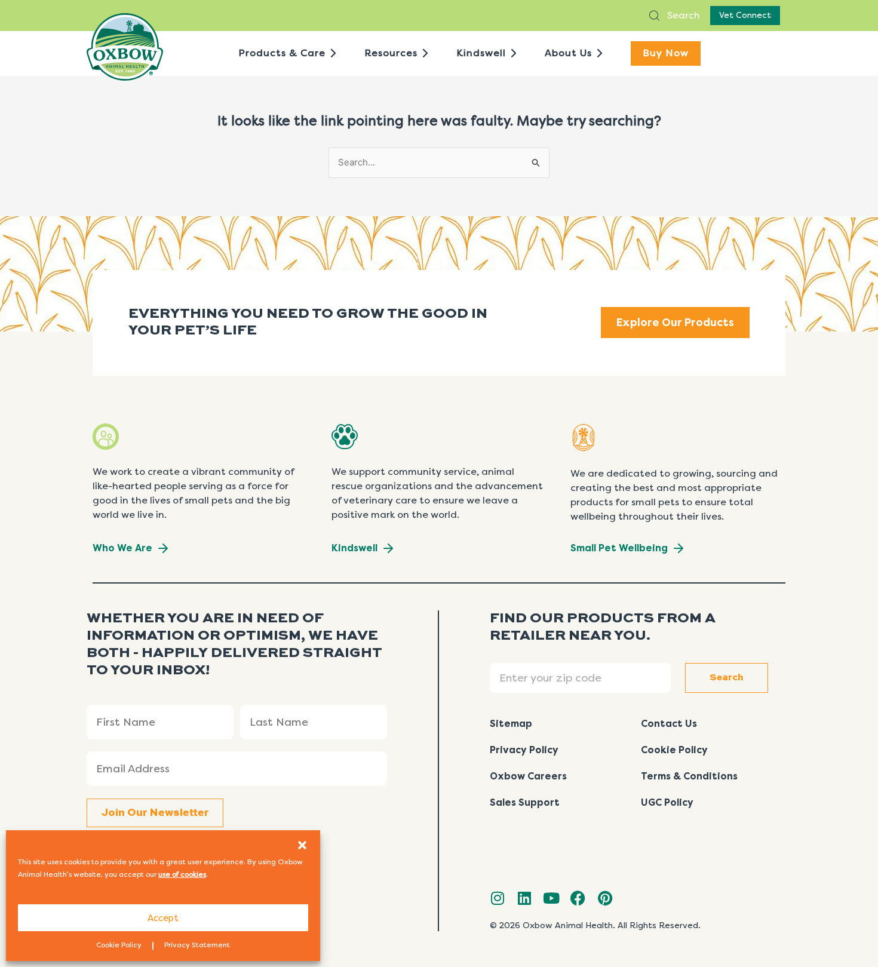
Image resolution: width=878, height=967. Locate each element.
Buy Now (666, 53)
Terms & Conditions (689, 776)
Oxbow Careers (528, 776)
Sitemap (511, 723)
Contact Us (669, 723)
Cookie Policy (119, 945)
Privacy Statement (197, 945)
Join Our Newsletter (155, 813)
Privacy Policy (524, 750)
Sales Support (525, 802)
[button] (302, 845)
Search (682, 15)
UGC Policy (667, 802)
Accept (163, 918)
